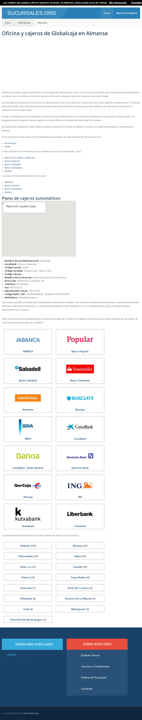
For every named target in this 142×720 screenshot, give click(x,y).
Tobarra (26, 577)
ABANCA (9, 182)
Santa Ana (26, 588)
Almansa (78, 545)
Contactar (86, 688)
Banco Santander (13, 168)
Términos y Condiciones (95, 666)
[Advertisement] (71, 64)
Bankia (8, 171)
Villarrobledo (26, 556)
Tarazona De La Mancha (79, 598)
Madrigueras (78, 609)
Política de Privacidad (93, 677)
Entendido (136, 2)
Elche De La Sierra (79, 588)
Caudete (78, 567)
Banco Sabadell (13, 164)
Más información (118, 2)
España (11, 654)
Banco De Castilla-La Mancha (20, 157)
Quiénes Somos (90, 655)
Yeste (26, 609)
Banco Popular (12, 161)
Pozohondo (10, 143)
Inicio (107, 13)
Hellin (8, 146)
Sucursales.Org (31, 13)
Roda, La (26, 567)
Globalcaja (24, 22)
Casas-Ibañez (79, 577)
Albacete (42, 22)
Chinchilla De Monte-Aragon (26, 619)
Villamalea (26, 598)
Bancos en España (126, 13)
